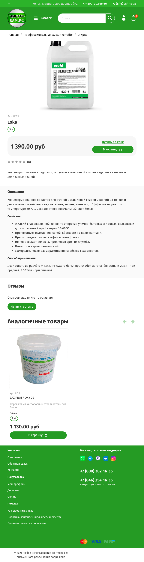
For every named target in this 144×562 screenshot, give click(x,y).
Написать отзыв (22, 306)
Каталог (46, 18)
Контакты (13, 470)
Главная (13, 35)
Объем (13, 413)
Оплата (12, 496)
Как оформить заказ (20, 510)
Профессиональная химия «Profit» (48, 35)
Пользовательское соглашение (27, 523)
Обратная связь (18, 463)
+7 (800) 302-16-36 (95, 3)
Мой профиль (16, 484)
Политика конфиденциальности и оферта (34, 517)
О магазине (15, 457)
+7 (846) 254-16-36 (124, 3)
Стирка (82, 35)
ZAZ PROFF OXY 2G (22, 397)
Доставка (13, 490)
